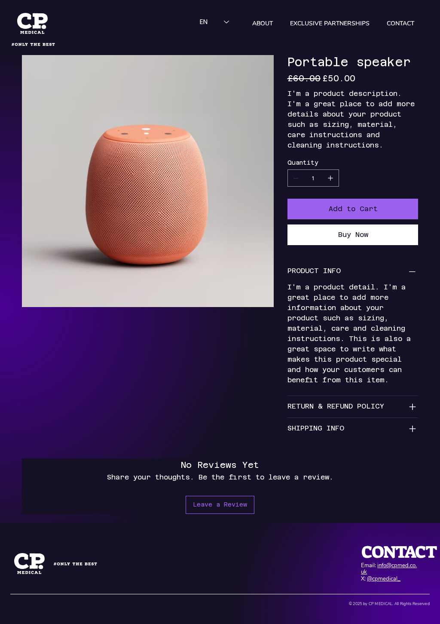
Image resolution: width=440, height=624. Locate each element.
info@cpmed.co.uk (389, 569)
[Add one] (330, 178)
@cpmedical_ (383, 579)
